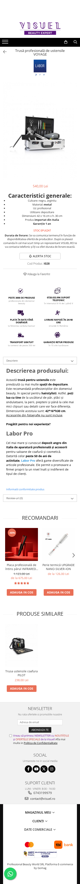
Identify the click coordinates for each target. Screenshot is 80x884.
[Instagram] (51, 769)
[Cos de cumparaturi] (65, 42)
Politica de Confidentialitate (40, 743)
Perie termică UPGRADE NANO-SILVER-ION (58, 567)
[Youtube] (36, 769)
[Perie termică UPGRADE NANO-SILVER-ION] (58, 544)
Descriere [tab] (12, 360)
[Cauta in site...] (75, 42)
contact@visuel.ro (42, 798)
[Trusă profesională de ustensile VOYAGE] (40, 131)
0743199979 (42, 793)
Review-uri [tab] (14, 498)
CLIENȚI (38, 821)
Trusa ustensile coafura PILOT (21, 673)
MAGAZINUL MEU (38, 812)
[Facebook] (28, 769)
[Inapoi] (3, 52)
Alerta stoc (42, 256)
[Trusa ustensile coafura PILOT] (21, 645)
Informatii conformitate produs (25, 489)
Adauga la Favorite (38, 274)
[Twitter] (44, 769)
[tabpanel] (40, 131)
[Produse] (5, 43)
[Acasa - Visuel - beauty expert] (40, 28)
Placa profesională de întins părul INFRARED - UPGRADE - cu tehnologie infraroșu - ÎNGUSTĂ (21, 567)
